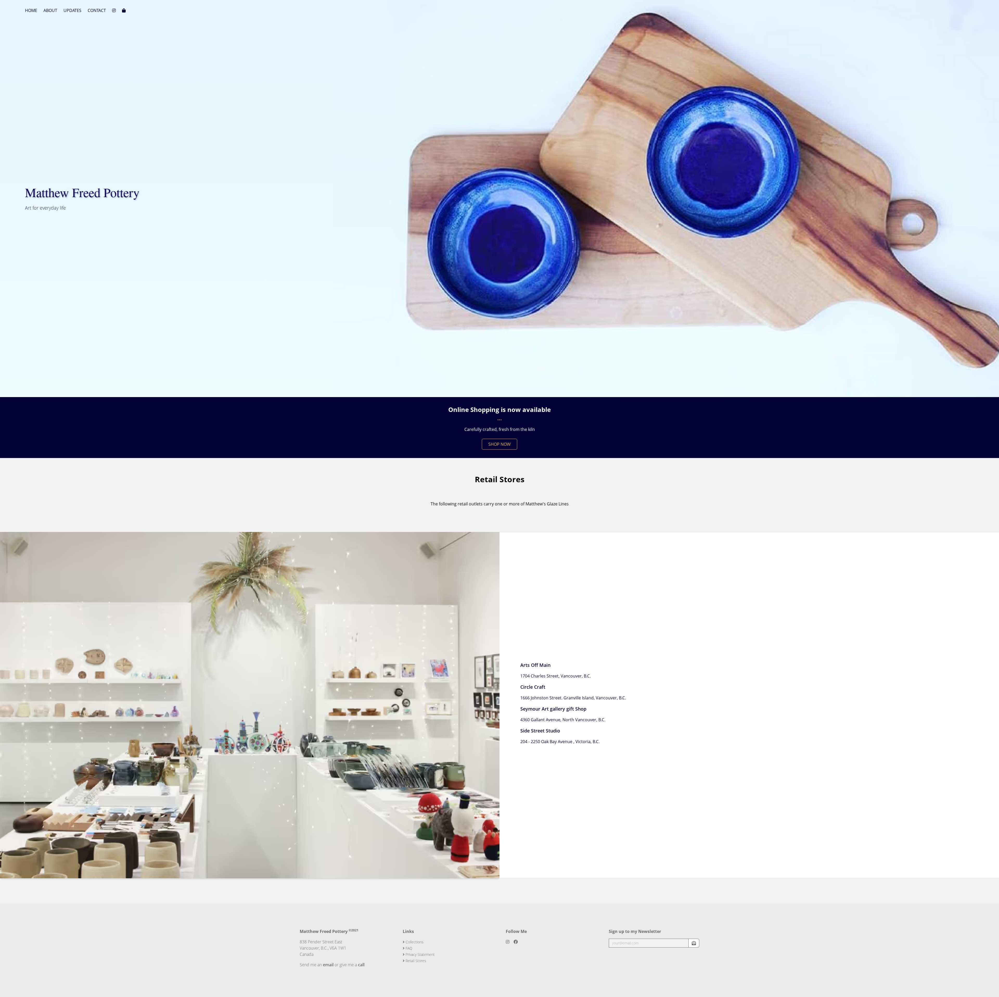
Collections (414, 941)
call (361, 965)
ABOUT (50, 10)
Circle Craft (532, 687)
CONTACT (97, 10)
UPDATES (72, 10)
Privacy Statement (420, 954)
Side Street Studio (540, 731)
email (328, 965)
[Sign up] (694, 943)
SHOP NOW (499, 444)
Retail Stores (415, 960)
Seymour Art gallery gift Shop (553, 709)
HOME (31, 10)
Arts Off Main (535, 665)
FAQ (408, 948)
